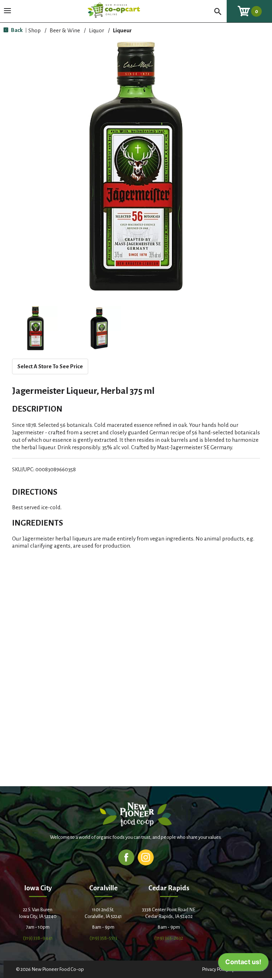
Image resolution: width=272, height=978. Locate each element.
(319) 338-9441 (38, 938)
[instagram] (146, 857)
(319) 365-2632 (168, 938)
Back (16, 30)
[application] (243, 964)
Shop (34, 30)
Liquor (96, 30)
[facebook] (126, 857)
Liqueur (122, 30)
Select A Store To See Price (50, 366)
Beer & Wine (65, 30)
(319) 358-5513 (103, 938)
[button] (35, 328)
